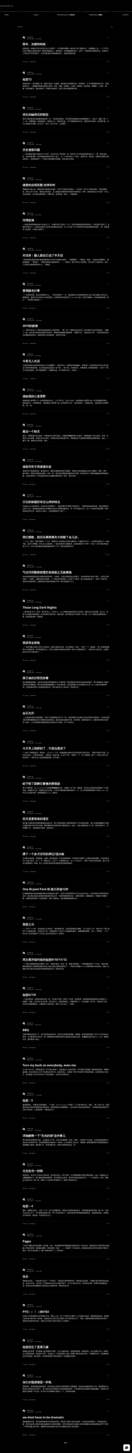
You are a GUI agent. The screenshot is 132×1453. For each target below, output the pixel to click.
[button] (112, 27)
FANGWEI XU (6, 6)
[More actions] (109, 38)
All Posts (20, 27)
